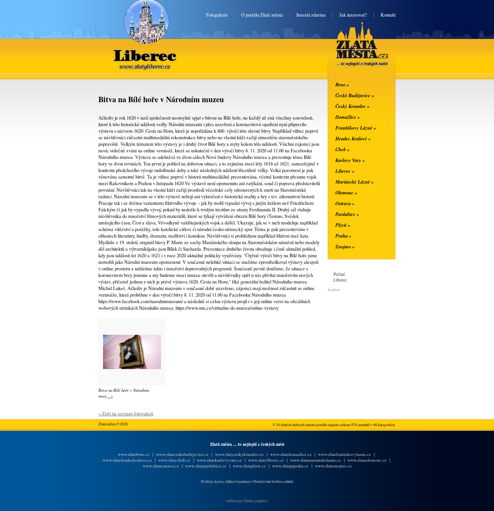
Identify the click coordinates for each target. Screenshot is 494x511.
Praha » (343, 235)
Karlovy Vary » (350, 160)
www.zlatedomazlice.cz (290, 454)
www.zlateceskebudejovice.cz (182, 454)
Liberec (146, 49)
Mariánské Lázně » (354, 181)
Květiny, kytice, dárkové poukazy (226, 481)
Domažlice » (347, 116)
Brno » (342, 84)
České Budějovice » (354, 95)
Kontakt (388, 15)
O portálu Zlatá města (262, 15)
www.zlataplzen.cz (249, 466)
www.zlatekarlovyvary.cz (219, 460)
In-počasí (334, 289)
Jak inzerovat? (353, 15)
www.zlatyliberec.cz (266, 460)
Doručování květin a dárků (273, 481)
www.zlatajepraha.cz (290, 466)
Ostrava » (344, 203)
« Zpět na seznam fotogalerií (125, 413)
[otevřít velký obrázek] (132, 367)
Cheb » (342, 149)
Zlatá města (353, 53)
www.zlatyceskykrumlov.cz (239, 454)
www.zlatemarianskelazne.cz (315, 460)
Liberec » (344, 170)
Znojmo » (344, 246)
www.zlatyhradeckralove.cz (127, 460)
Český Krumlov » (352, 106)
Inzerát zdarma (311, 15)
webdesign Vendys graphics (247, 500)
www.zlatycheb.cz (174, 460)
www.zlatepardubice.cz (205, 466)
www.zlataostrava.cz (161, 466)
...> (110, 396)
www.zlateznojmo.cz (333, 466)
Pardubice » (347, 214)
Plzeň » (342, 224)
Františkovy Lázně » (355, 127)
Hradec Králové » (352, 138)
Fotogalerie (217, 15)
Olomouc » (346, 192)
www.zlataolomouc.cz (366, 460)
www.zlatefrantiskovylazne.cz (344, 454)
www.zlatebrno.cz (133, 454)
